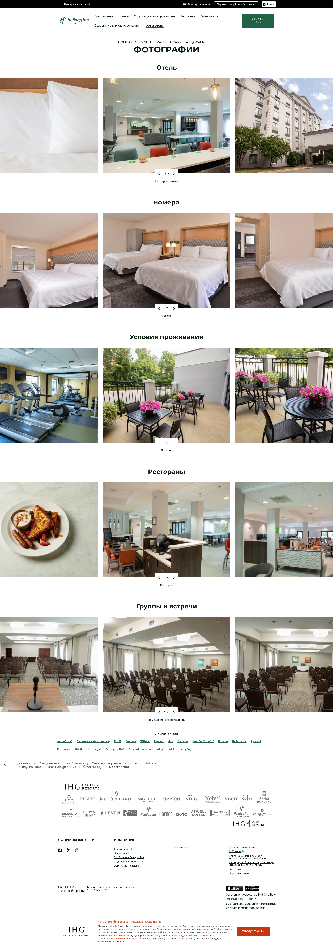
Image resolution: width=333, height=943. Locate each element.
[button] (269, 4)
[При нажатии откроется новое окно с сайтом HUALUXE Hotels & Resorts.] (264, 798)
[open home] (5, 765)
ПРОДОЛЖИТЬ (253, 931)
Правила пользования (242, 847)
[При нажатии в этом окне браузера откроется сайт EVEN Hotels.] (110, 813)
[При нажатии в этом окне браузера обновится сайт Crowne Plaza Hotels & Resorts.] (90, 813)
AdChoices (235, 851)
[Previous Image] (159, 173)
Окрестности (209, 16)
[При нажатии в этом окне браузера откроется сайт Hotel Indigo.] (192, 798)
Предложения (103, 16)
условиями (211, 932)
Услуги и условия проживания (154, 16)
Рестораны (187, 16)
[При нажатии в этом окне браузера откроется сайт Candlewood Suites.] (262, 813)
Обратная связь (239, 873)
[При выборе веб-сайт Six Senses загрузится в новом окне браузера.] (68, 798)
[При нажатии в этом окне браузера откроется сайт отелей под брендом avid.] (181, 813)
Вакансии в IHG (123, 853)
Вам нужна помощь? (77, 4)
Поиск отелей (180, 847)
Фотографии (155, 25)
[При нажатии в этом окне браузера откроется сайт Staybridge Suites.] (220, 813)
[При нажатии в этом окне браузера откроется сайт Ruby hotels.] (247, 798)
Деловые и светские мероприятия (117, 25)
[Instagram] (77, 850)
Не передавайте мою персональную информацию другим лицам (251, 863)
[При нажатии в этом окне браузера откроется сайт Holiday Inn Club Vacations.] (241, 813)
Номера (123, 16)
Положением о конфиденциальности (125, 938)
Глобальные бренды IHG (129, 857)
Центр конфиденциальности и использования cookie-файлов (247, 857)
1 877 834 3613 (98, 890)
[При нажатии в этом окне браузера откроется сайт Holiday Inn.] (148, 813)
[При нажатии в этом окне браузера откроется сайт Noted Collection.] (212, 798)
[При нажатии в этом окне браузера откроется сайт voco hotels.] (231, 798)
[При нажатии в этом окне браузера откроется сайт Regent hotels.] (87, 798)
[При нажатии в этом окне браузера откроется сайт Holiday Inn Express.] (130, 813)
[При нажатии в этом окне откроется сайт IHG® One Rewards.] (250, 823)
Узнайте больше (239, 899)
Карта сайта (236, 868)
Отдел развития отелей (128, 861)
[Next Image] (173, 173)
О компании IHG (123, 849)
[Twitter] (68, 850)
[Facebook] (60, 850)
